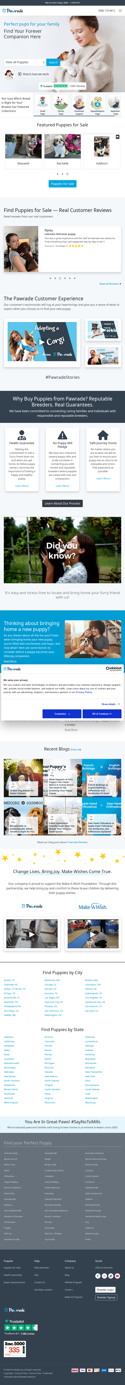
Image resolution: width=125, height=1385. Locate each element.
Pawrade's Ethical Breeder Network (20, 1376)
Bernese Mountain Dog (95, 1159)
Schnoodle (49, 1227)
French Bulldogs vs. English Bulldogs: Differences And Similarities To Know (98, 789)
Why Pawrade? (41, 1267)
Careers (69, 1289)
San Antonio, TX (93, 1006)
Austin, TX (9, 980)
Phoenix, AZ (51, 1006)
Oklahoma (9, 1084)
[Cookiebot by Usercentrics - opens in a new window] (108, 669)
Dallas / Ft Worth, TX (14, 988)
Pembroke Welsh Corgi (95, 1216)
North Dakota (52, 1080)
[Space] (14, 1309)
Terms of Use (35, 1373)
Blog (67, 1275)
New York (90, 1076)
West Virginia (11, 1102)
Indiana (89, 1050)
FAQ (36, 1275)
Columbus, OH (93, 984)
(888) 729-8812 (106, 10)
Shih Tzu (8, 1233)
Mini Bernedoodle (53, 1205)
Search (53, 62)
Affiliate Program (73, 1282)
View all (75, 749)
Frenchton (90, 1182)
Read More (10, 661)
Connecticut (91, 1041)
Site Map (38, 1289)
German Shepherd (12, 1187)
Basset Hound (10, 1159)
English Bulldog (11, 1182)
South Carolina (52, 1089)
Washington (91, 1098)
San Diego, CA (11, 1010)
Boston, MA (91, 980)
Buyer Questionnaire (14, 1282)
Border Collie (50, 1164)
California (9, 1041)
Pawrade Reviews (78, 842)
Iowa (6, 1054)
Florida (48, 1045)
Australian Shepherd (94, 1153)
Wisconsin (50, 1102)
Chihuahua (9, 1176)
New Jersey (10, 1076)
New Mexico (51, 1076)
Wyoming (90, 1102)
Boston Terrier (91, 1164)
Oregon (49, 1084)
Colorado (49, 1041)
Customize (60, 713)
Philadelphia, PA (12, 1006)
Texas (47, 1093)
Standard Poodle (11, 1239)
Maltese (88, 1199)
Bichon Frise (9, 1164)
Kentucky (90, 1054)
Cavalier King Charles (54, 1170)
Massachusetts (11, 1063)
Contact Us (39, 1282)
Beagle (48, 1159)
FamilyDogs (61, 112)
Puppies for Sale (62, 184)
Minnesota (90, 1063)
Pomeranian (9, 1222)
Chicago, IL (50, 984)
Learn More (22, 485)
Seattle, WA (10, 1015)
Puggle (7, 1227)
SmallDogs (42, 112)
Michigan (49, 1063)
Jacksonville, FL (12, 997)
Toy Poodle (50, 1239)
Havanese (49, 1193)
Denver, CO (50, 988)
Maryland (90, 1058)
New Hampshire (93, 1071)
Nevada (49, 1071)
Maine (48, 1058)
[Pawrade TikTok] (111, 1276)
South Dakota (92, 1089)
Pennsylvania (92, 1084)
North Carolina (11, 1080)
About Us (69, 1267)
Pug (87, 1222)
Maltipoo (8, 1205)
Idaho (7, 1050)
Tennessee (9, 1093)
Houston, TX (51, 993)
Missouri (49, 1067)
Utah (87, 1093)
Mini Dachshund (92, 1205)
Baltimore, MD (52, 980)
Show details (109, 704)
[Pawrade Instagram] (105, 1276)
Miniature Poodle (93, 1210)
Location (48, 1289)
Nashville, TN (11, 1001)
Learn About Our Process (62, 503)
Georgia (89, 1045)
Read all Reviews (109, 283)
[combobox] (24, 62)
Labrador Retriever (53, 1199)
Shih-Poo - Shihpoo (53, 1233)
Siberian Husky (92, 1233)
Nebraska (9, 1071)
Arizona (49, 1036)
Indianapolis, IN (93, 993)
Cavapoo (89, 1170)
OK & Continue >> (102, 713)
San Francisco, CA (54, 1010)
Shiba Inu (89, 1227)
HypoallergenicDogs (97, 112)
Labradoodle (10, 1199)
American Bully (11, 1153)
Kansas (48, 1054)
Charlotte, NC (11, 984)
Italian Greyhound (93, 1193)
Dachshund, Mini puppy (59, 234)
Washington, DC (53, 1015)
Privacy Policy (21, 1373)
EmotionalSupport (79, 112)
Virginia (49, 1098)
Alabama (8, 1036)
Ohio (87, 1080)
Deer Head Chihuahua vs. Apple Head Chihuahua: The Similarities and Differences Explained (101, 827)
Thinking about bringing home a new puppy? (31, 626)
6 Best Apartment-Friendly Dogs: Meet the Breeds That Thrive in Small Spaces (61, 827)
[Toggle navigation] (119, 11)
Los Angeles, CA (93, 997)
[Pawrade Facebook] (98, 1276)
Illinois (48, 1050)
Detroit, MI (91, 988)
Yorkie (88, 1239)
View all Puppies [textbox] (17, 62)
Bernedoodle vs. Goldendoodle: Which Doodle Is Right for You (22, 829)
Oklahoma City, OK (95, 1001)
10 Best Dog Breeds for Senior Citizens (22, 792)
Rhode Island (11, 1089)
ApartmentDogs (116, 112)
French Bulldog (51, 1182)
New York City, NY (54, 1001)
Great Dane (9, 1193)
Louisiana (9, 1058)
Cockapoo (49, 1176)
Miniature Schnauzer (13, 1216)
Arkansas (90, 1036)
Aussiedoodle (51, 1153)
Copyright (8, 1373)
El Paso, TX (9, 993)
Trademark (48, 1373)
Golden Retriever (52, 1187)
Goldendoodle (91, 1187)
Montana (90, 1067)
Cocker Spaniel (91, 1176)
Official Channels (104, 1267)
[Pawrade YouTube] (118, 1276)
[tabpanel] (23, 153)
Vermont (8, 1098)
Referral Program (73, 1297)
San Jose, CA (91, 1010)
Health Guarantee (13, 1275)
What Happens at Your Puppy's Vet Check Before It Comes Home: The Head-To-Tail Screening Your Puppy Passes (61, 786)
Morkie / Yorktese (53, 1216)
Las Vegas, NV (52, 997)
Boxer (6, 1170)
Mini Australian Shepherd (56, 1210)
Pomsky (48, 1222)
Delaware (9, 1045)
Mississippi (10, 1067)
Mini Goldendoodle (12, 1210)
